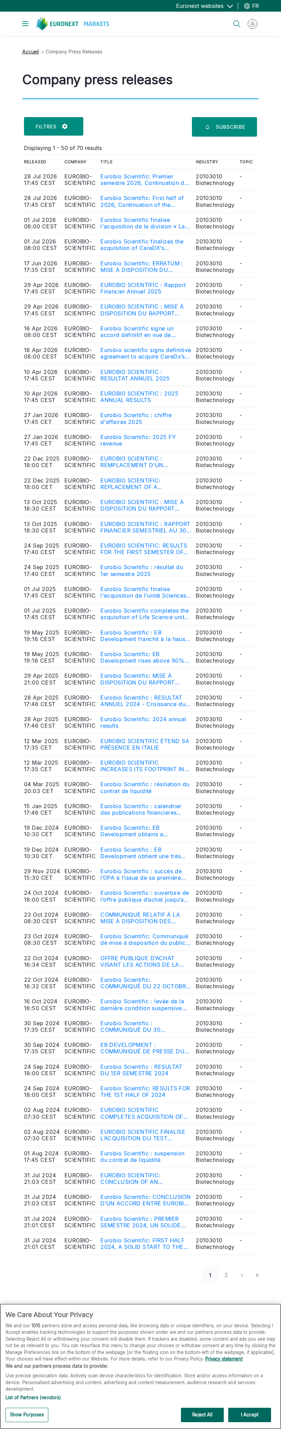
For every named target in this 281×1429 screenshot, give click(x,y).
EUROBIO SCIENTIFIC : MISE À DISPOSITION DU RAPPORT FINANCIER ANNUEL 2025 (142, 309)
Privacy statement (224, 1359)
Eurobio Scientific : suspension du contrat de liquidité (142, 1156)
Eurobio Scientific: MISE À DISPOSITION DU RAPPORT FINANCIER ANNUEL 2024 (137, 679)
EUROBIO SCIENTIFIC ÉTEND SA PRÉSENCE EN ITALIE (144, 744)
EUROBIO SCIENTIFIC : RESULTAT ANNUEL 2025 (135, 375)
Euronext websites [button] (200, 5)
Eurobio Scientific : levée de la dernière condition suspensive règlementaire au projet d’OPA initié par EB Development (142, 1004)
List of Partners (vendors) (33, 1397)
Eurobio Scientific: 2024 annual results (143, 722)
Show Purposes (27, 1414)
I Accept (249, 1414)
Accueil (30, 51)
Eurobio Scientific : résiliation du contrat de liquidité (144, 787)
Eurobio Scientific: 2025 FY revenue (138, 440)
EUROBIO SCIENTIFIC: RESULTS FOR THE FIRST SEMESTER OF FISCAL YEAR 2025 (143, 548)
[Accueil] (73, 23)
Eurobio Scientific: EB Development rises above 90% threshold (142, 657)
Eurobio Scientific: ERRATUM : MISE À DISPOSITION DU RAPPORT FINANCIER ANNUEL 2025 (142, 266)
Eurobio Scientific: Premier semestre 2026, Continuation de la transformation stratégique (143, 179)
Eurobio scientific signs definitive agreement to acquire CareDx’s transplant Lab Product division (145, 353)
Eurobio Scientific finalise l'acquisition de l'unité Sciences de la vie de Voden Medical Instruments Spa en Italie (143, 592)
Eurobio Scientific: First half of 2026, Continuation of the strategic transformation (142, 201)
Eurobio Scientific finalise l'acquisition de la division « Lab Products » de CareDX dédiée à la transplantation (144, 223)
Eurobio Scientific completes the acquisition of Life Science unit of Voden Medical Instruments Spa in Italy (144, 614)
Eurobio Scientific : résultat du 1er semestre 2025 (141, 570)
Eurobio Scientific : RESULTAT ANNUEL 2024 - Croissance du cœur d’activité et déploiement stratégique (142, 700)
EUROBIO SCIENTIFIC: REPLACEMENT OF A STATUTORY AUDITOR (130, 483)
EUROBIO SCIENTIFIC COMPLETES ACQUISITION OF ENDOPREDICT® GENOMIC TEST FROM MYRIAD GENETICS (145, 1113)
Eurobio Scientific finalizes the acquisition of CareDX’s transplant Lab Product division (142, 244)
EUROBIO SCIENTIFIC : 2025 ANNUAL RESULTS (139, 396)
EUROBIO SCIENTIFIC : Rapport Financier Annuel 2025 (143, 288)
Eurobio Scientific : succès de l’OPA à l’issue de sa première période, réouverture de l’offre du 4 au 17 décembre (146, 874)
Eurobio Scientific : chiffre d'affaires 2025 (136, 418)
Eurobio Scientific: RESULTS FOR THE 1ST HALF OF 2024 (145, 1091)
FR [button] (255, 5)
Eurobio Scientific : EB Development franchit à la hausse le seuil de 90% (145, 635)
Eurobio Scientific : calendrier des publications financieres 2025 (141, 809)
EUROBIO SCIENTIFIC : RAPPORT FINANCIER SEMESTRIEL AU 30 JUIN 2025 (145, 527)
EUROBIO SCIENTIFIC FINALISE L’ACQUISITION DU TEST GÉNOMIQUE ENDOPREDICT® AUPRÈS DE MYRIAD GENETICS (143, 1135)
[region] (140, 1366)
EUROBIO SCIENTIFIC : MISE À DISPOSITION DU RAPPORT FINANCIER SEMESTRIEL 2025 (142, 505)
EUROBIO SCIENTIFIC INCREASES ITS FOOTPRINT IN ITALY (142, 766)
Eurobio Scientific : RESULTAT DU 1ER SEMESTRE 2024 (141, 1070)
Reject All (202, 1414)
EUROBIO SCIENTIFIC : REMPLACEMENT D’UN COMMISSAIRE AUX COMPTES (142, 461)
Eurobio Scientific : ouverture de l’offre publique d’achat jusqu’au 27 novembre (144, 896)
